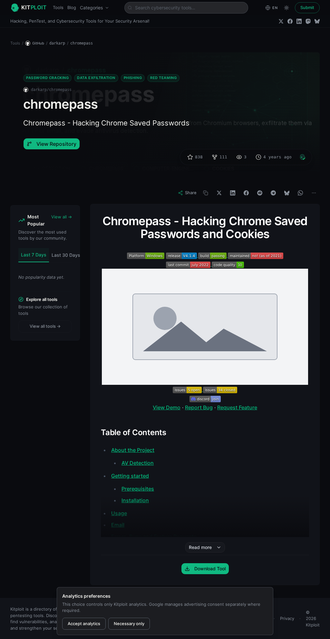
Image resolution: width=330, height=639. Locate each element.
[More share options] (314, 193)
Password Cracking (47, 77)
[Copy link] (205, 193)
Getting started (130, 476)
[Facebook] (290, 21)
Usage (119, 513)
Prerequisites (137, 488)
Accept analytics (84, 623)
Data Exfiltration (96, 77)
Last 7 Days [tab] (33, 254)
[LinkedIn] (299, 21)
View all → (61, 216)
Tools (58, 7)
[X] (219, 193)
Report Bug (199, 407)
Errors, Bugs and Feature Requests (154, 536)
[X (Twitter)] (281, 21)
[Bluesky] (317, 21)
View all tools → (45, 326)
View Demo (166, 407)
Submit (307, 7)
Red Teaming (163, 77)
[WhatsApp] (300, 193)
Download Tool (210, 568)
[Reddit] (260, 193)
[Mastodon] (308, 21)
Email (117, 525)
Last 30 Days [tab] (66, 255)
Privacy (287, 618)
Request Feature (237, 407)
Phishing (133, 77)
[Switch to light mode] (286, 7)
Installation (135, 500)
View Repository (56, 144)
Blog (71, 7)
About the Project (132, 450)
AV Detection (137, 463)
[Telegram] (273, 193)
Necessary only (129, 623)
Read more (200, 547)
